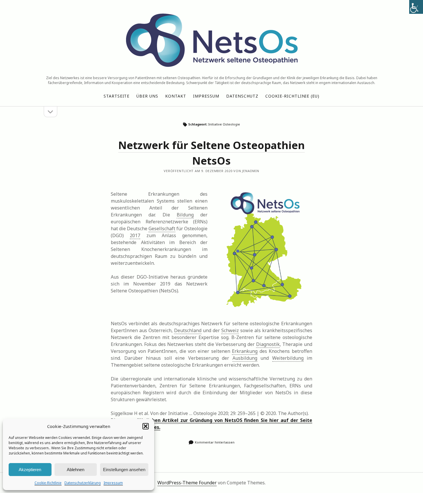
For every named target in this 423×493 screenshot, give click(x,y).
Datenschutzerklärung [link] (82, 482)
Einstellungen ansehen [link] (124, 469)
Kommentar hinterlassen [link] (215, 442)
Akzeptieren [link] (30, 469)
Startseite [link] (117, 96)
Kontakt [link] (175, 96)
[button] (145, 426)
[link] (416, 7)
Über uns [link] (147, 96)
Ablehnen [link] (75, 469)
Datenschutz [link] (242, 96)
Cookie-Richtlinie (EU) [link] (292, 96)
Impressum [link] (113, 482)
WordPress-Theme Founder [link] (187, 482)
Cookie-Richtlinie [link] (48, 482)
